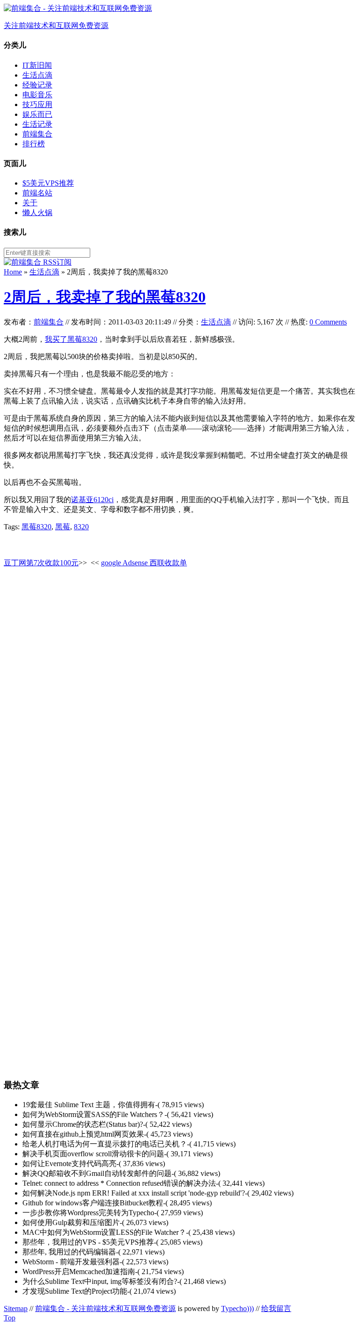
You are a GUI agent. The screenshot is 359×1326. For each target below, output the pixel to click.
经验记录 (37, 85)
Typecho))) (237, 1308)
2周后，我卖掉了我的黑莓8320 (105, 296)
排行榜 (33, 144)
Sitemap (16, 1308)
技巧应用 (37, 104)
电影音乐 (37, 95)
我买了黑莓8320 (71, 339)
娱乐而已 (37, 114)
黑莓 (62, 527)
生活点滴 (37, 75)
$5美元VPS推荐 (48, 183)
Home (13, 272)
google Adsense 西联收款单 (144, 563)
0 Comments (328, 322)
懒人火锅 (37, 212)
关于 (29, 203)
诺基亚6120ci (92, 500)
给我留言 (276, 1308)
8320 (81, 527)
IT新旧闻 (37, 65)
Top (9, 1318)
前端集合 (37, 134)
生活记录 (37, 124)
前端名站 (37, 193)
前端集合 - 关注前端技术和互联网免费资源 (105, 1308)
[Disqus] (179, 693)
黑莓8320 (36, 527)
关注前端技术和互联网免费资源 (56, 25)
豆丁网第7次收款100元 (41, 563)
